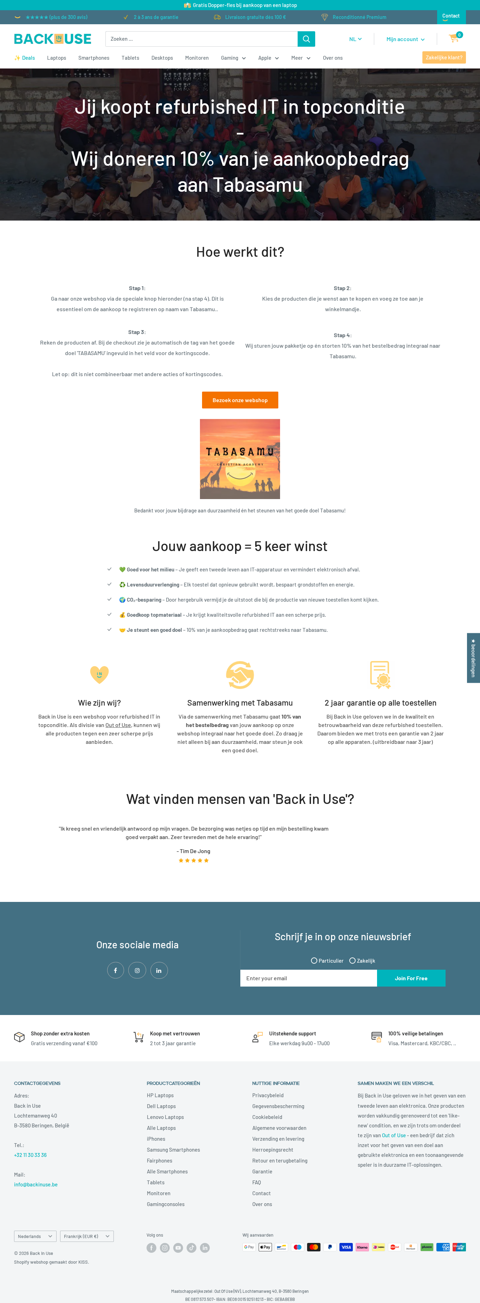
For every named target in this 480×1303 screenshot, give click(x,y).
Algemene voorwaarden (279, 1128)
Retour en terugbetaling (279, 1160)
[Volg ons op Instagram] (165, 1248)
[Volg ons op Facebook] (151, 1248)
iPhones (156, 1138)
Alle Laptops (161, 1128)
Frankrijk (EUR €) (81, 1236)
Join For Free (411, 978)
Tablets (130, 57)
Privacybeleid (268, 1095)
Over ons (333, 57)
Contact (451, 16)
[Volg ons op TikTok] (191, 1248)
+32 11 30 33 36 (30, 1155)
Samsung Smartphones (173, 1149)
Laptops (56, 57)
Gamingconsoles (165, 1204)
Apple (264, 57)
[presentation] (26, 849)
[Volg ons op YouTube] (178, 1248)
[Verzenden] (306, 39)
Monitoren (197, 57)
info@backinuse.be (36, 1184)
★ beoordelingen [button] (474, 658)
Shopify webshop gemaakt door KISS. (51, 1262)
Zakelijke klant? (444, 57)
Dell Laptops (161, 1106)
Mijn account (403, 38)
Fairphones (159, 1160)
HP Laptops (160, 1095)
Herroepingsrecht (272, 1149)
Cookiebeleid (267, 1117)
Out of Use (394, 1135)
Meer (297, 57)
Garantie (262, 1171)
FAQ (256, 1182)
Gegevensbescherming (278, 1106)
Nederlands (29, 1236)
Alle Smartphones (167, 1171)
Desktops (162, 57)
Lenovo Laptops (165, 1117)
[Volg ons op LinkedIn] (205, 1248)
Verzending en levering (278, 1138)
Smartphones (93, 57)
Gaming (229, 57)
